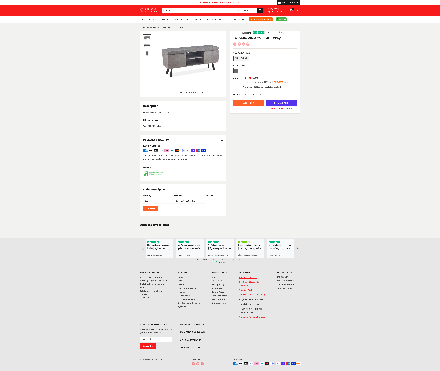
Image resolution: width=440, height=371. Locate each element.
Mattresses (200, 19)
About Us (216, 277)
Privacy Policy (218, 284)
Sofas (151, 19)
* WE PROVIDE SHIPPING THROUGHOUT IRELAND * (220, 2)
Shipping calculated (264, 87)
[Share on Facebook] (234, 44)
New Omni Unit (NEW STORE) (252, 294)
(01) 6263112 (282, 277)
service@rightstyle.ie (286, 281)
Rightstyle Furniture (248, 277)
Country (147, 195)
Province (178, 195)
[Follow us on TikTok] (202, 363)
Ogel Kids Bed (245, 290)
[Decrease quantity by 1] (245, 94)
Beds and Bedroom (180, 19)
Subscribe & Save (290, 2)
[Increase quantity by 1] (260, 94)
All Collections (218, 299)
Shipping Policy (219, 288)
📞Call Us (281, 19)
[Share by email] (248, 44)
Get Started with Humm (261, 19)
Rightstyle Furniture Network (252, 317)
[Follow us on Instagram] (197, 363)
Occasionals (217, 19)
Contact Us (217, 281)
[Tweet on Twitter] (243, 44)
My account (274, 11)
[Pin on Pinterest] (239, 44)
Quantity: (237, 94)
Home (142, 19)
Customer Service (237, 19)
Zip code (209, 195)
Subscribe (148, 346)
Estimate (151, 208)
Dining (163, 19)
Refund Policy (218, 292)
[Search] (260, 10)
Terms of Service (219, 295)
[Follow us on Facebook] (193, 363)
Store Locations (219, 303)
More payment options (281, 108)
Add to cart (248, 103)
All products (152, 27)
